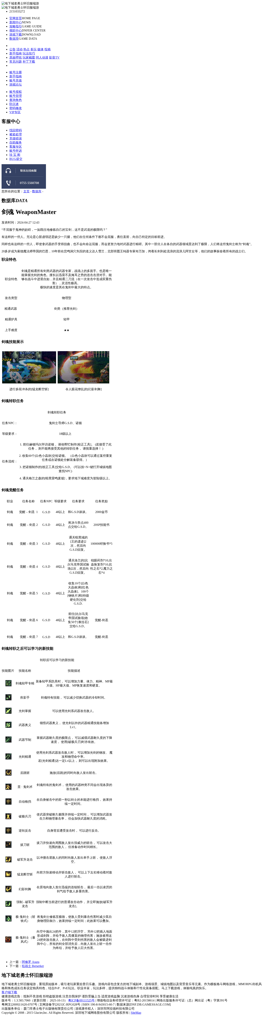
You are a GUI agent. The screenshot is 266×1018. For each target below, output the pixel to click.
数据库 (14, 36)
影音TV (54, 55)
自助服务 (15, 140)
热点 (26, 47)
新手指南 (15, 51)
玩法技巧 (29, 51)
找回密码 (15, 128)
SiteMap (136, 1010)
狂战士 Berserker (33, 963)
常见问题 (15, 59)
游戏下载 (15, 32)
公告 (12, 47)
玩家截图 (29, 55)
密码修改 (15, 106)
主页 (26, 189)
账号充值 (15, 78)
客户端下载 (9, 990)
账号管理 (15, 93)
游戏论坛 (15, 82)
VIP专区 (15, 110)
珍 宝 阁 (14, 152)
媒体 (40, 47)
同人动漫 (42, 55)
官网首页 (15, 16)
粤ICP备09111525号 (81, 998)
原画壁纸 (15, 55)
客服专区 (15, 144)
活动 (19, 47)
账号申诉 (15, 148)
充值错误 (15, 136)
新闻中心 (15, 20)
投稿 (47, 47)
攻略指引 (15, 24)
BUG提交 (15, 156)
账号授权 (15, 89)
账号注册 (15, 70)
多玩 (33, 47)
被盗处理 (15, 132)
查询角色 (15, 97)
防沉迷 (14, 101)
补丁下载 (29, 59)
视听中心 (15, 28)
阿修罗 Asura (30, 959)
